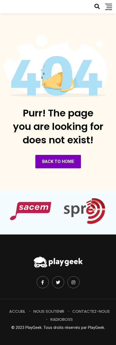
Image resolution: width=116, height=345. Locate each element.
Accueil (17, 311)
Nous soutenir (48, 311)
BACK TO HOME (58, 161)
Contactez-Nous (91, 311)
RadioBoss (61, 319)
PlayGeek (96, 327)
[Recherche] (97, 6)
